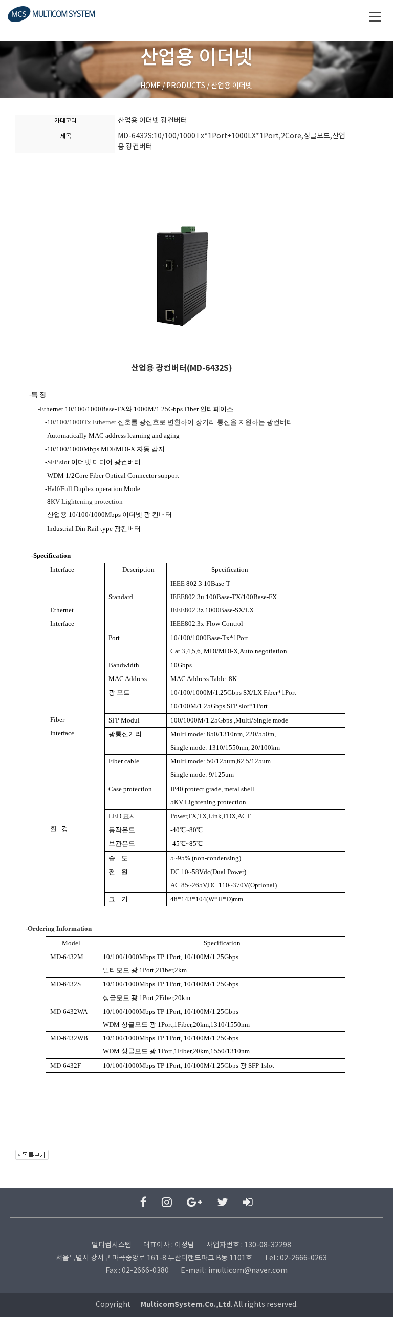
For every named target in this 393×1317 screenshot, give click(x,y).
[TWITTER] (222, 1202)
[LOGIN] (248, 1202)
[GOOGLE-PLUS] (194, 1202)
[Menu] (375, 16)
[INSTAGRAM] (167, 1202)
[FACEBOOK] (143, 1202)
